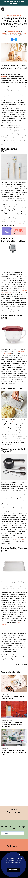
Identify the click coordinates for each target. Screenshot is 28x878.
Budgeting (11, 15)
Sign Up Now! (13, 869)
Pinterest (3, 76)
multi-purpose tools (15, 422)
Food (18, 15)
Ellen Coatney (13, 31)
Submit (26, 833)
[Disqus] (14, 780)
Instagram (3, 661)
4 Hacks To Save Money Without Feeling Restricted (13, 698)
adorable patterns (17, 223)
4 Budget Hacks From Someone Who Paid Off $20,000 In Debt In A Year (14, 752)
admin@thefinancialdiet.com (14, 33)
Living (10, 720)
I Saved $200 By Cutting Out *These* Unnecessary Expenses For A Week (12, 724)
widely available (19, 539)
